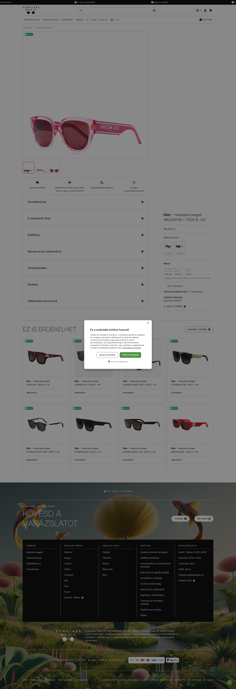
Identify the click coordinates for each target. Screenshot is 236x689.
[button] (118, 361)
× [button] (148, 323)
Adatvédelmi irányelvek (132, 348)
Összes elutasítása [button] (107, 355)
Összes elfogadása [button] (130, 355)
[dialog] (118, 344)
